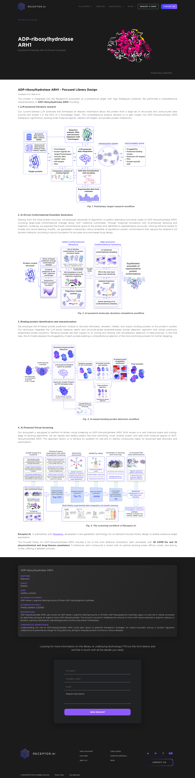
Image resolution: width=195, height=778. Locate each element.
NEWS (112, 760)
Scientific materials (118, 756)
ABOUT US (83, 760)
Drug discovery (86, 751)
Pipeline (100, 6)
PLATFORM (84, 756)
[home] (35, 6)
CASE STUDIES (115, 751)
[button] (86, 6)
